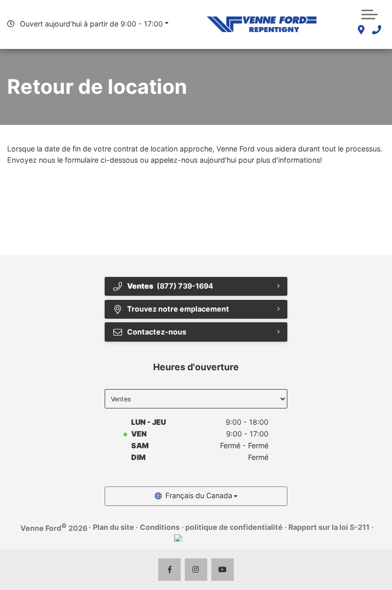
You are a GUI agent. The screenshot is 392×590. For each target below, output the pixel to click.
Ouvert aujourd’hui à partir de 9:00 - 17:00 (91, 23)
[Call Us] (376, 30)
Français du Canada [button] (198, 495)
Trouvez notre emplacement (178, 308)
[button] (369, 13)
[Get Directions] (361, 30)
